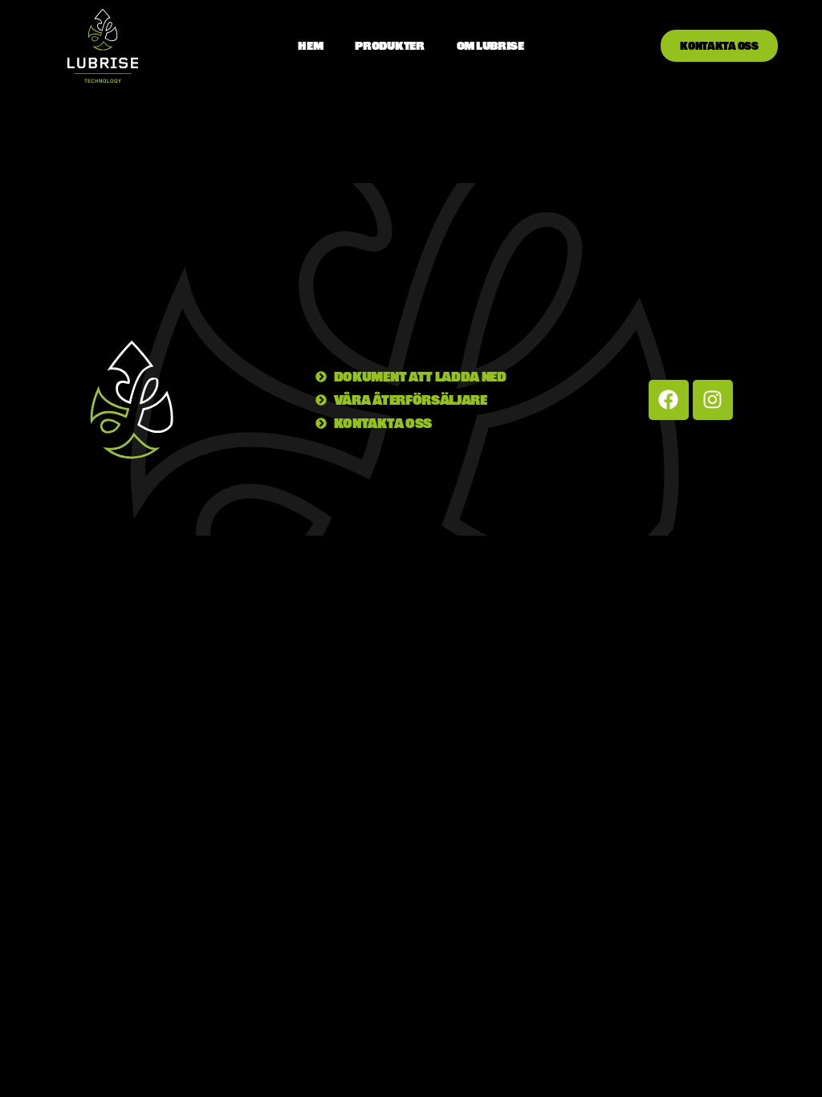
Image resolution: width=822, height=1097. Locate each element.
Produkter (389, 45)
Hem (310, 45)
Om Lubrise (490, 45)
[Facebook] (669, 400)
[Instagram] (713, 400)
